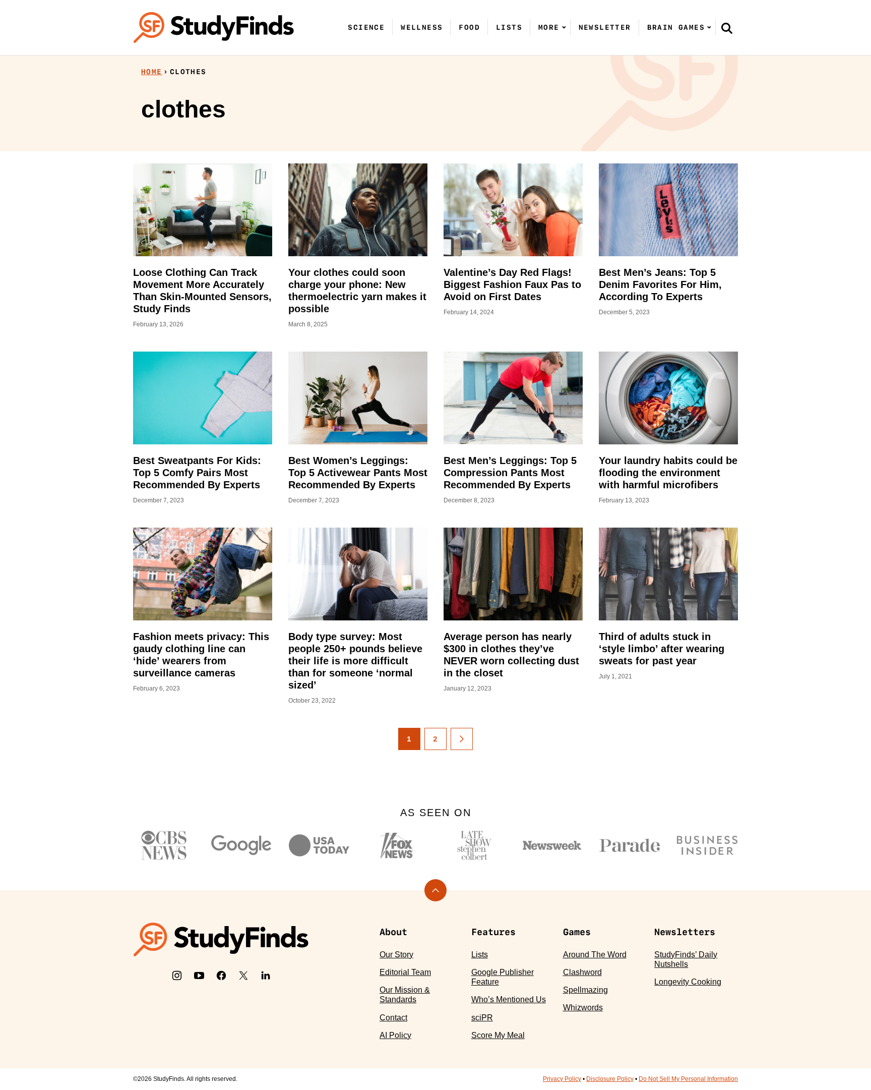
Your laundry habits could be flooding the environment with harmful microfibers (668, 472)
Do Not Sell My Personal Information (688, 1078)
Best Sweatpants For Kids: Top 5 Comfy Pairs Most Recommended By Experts (197, 472)
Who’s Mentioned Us (508, 999)
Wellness (422, 27)
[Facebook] (221, 975)
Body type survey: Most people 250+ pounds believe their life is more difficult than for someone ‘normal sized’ (355, 661)
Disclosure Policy (610, 1078)
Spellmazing (585, 990)
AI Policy (395, 1035)
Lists (509, 27)
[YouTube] (199, 975)
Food (469, 27)
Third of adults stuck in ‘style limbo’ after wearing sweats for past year (661, 648)
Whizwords (583, 1007)
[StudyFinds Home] (213, 27)
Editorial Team (405, 972)
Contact (393, 1017)
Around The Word (595, 954)
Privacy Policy (562, 1078)
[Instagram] (177, 975)
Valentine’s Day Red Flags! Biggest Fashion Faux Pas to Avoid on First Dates (512, 284)
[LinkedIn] (266, 975)
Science (366, 27)
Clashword (582, 972)
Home (151, 72)
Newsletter (605, 27)
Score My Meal (498, 1035)
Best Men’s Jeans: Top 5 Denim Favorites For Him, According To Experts (660, 284)
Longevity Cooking (687, 982)
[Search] (727, 28)
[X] (243, 975)
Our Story (396, 954)
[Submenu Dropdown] (564, 27)
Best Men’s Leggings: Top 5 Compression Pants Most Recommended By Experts (510, 472)
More (548, 27)
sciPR (482, 1017)
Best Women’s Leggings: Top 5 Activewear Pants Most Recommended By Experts (357, 472)
